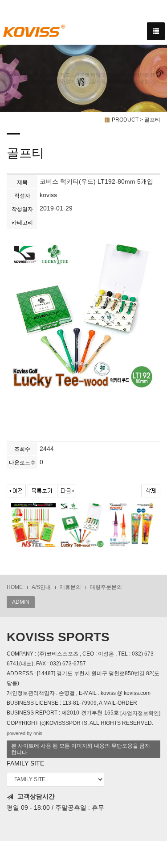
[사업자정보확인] (140, 713)
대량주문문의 (106, 587)
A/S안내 (41, 587)
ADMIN (20, 602)
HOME (15, 587)
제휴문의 (70, 587)
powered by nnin (24, 733)
